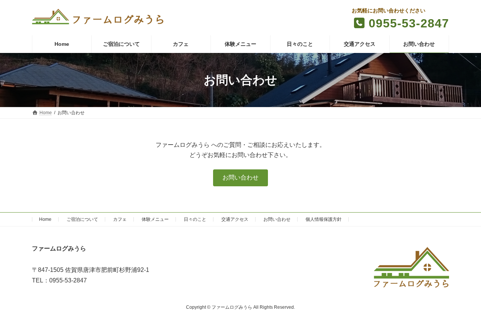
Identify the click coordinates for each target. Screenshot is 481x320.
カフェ (120, 219)
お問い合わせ (276, 219)
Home (45, 219)
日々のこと (195, 219)
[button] (240, 177)
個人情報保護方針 (324, 219)
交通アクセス (234, 219)
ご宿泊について (82, 219)
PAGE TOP (462, 303)
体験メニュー (155, 219)
